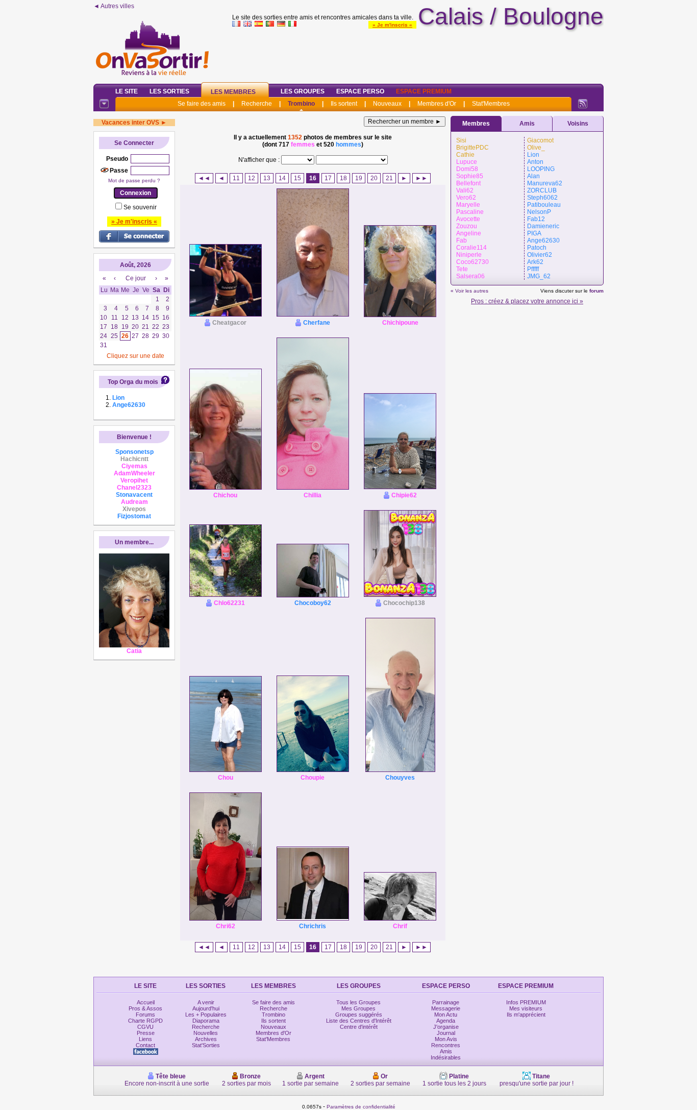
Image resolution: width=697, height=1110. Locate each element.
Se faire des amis (202, 103)
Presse (146, 1033)
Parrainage (445, 1002)
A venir (205, 1002)
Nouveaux (387, 103)
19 (358, 178)
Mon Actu (445, 1014)
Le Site (126, 91)
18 (343, 178)
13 (266, 178)
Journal (446, 1033)
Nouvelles (205, 1033)
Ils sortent (344, 103)
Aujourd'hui (205, 1008)
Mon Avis (446, 1039)
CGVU (145, 1027)
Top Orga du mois (133, 381)
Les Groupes (303, 91)
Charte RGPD (145, 1021)
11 (236, 178)
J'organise (446, 1027)
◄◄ (204, 178)
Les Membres (233, 91)
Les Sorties (169, 91)
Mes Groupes (358, 1008)
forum (596, 291)
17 (328, 178)
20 (374, 178)
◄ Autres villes (113, 6)
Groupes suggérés (358, 1014)
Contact (145, 1045)
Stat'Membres (491, 103)
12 (251, 178)
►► (421, 178)
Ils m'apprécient (526, 1014)
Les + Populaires (206, 1014)
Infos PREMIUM (526, 1002)
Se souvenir (140, 207)
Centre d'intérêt (359, 1027)
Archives (206, 1039)
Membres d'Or (436, 103)
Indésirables (446, 1057)
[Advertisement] (418, 53)
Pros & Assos (145, 1008)
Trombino (301, 103)
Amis (527, 123)
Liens (145, 1039)
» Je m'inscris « (392, 25)
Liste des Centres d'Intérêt (358, 1021)
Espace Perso (360, 91)
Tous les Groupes (358, 1002)
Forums (145, 1014)
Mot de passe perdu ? (134, 180)
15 (297, 178)
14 (282, 178)
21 (389, 178)
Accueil (146, 1002)
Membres (476, 123)
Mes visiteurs (525, 1008)
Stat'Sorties (206, 1045)
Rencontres (445, 1045)
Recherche (256, 103)
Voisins (577, 123)
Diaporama (205, 1021)
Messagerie (445, 1008)
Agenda (445, 1021)
